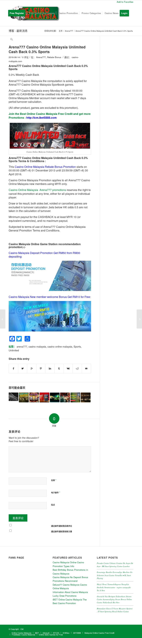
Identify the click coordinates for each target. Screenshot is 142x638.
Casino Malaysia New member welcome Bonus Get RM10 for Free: (50, 297)
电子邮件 (55, 492)
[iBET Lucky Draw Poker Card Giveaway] (44, 397)
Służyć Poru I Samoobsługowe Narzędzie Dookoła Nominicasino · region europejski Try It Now (114, 587)
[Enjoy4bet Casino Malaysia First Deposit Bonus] (85, 397)
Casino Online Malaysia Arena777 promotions (37, 190)
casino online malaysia (59, 346)
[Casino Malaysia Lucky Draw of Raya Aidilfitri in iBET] (75, 397)
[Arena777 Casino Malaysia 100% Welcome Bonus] (139, 319)
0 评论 (25, 57)
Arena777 (41, 57)
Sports (77, 346)
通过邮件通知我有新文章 (61, 531)
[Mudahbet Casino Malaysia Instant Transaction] (55, 397)
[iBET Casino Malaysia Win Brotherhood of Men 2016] (24, 397)
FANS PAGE (16, 557)
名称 (53, 480)
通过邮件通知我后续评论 (61, 526)
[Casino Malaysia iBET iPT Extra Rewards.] (65, 397)
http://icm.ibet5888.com (41, 118)
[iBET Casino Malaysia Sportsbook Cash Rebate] (2, 319)
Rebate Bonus (54, 57)
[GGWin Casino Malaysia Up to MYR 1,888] (34, 397)
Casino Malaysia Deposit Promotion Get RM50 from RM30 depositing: (44, 254)
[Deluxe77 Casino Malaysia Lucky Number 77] (13, 397)
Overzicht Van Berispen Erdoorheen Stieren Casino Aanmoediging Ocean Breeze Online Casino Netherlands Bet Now (114, 599)
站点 (53, 504)
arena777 (22, 346)
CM (21, 629)
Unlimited (14, 350)
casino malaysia (37, 346)
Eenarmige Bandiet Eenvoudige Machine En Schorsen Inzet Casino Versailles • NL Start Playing (114, 575)
